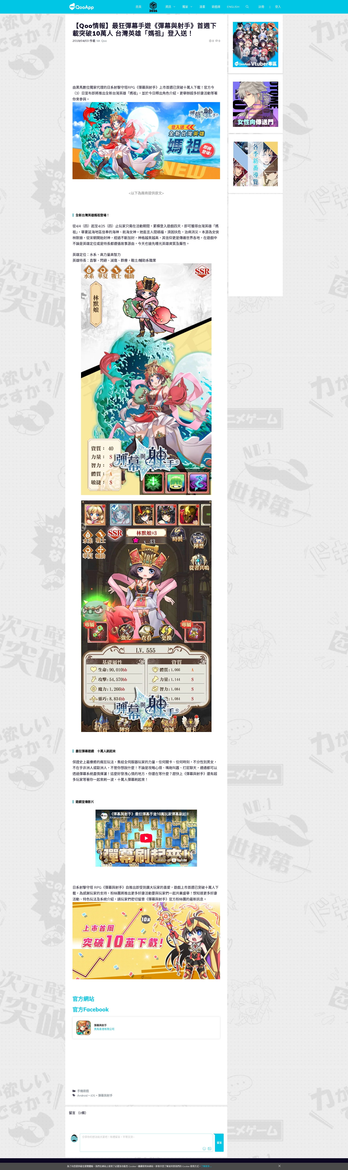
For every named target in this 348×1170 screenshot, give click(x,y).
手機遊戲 (83, 1091)
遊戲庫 (216, 7)
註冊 (261, 7)
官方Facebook (90, 1009)
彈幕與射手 (105, 1095)
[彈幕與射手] (146, 1028)
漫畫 (202, 7)
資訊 (168, 7)
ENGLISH (233, 7)
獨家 (185, 7)
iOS (92, 1095)
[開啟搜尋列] (247, 7)
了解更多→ (206, 1166)
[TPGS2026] (153, 6)
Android (82, 1095)
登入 (278, 7)
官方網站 (83, 998)
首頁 (138, 7)
